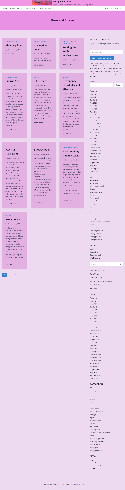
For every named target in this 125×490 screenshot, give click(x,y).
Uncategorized (11, 42)
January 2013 (94, 171)
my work (37, 42)
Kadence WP (79, 484)
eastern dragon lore (96, 192)
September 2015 (95, 151)
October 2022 (94, 130)
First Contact (42, 149)
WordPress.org (95, 258)
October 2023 (94, 100)
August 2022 (94, 133)
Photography (49, 8)
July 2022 (93, 136)
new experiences (95, 210)
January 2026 (94, 91)
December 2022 (95, 124)
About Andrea (107, 8)
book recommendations (98, 186)
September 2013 (95, 160)
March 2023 (94, 115)
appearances (67, 42)
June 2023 (93, 106)
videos (75, 148)
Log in (92, 249)
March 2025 (94, 94)
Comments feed (95, 255)
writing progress (95, 237)
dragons (93, 189)
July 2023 (93, 103)
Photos (44, 42)
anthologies (94, 180)
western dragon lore (97, 228)
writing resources (96, 240)
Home (5, 8)
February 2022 (95, 145)
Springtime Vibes (96, 278)
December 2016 (95, 148)
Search (92, 82)
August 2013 (94, 163)
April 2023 (93, 112)
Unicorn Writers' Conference (100, 222)
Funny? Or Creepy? (96, 285)
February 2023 (95, 118)
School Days (12, 219)
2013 (91, 177)
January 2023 (94, 121)
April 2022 (93, 139)
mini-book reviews (96, 201)
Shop (41, 8)
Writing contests (95, 234)
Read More (11, 54)
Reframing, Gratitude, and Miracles (71, 85)
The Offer (40, 80)
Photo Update (13, 45)
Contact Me (118, 8)
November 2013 (95, 157)
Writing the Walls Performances (101, 281)
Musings (8, 77)
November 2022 (95, 127)
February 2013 (95, 169)
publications (94, 216)
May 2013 (93, 166)
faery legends (94, 198)
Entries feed (94, 252)
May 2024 (93, 97)
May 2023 (93, 109)
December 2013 (95, 154)
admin (9, 50)
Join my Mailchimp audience (102, 58)
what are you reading (97, 231)
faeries (92, 195)
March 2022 (94, 142)
